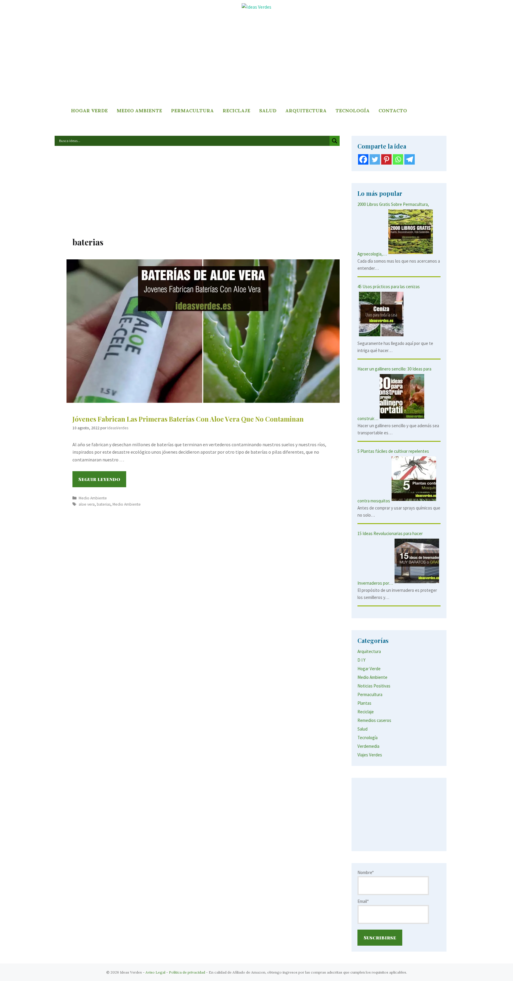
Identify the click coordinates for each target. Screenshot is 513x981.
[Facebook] (363, 159)
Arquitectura (306, 110)
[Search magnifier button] (335, 141)
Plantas (364, 703)
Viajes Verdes (369, 755)
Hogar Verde (89, 110)
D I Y (361, 660)
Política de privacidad (187, 972)
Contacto (393, 110)
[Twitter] (375, 159)
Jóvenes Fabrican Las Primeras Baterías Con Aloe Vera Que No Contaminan (188, 418)
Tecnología (352, 110)
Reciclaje (236, 110)
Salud (267, 110)
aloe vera (87, 504)
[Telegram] (409, 159)
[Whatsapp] (398, 159)
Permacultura (192, 110)
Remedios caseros (374, 720)
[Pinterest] (386, 159)
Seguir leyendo (102, 481)
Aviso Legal (155, 972)
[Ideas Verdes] (256, 7)
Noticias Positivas (373, 686)
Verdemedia (368, 746)
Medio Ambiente (139, 110)
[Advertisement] (256, 58)
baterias (103, 504)
